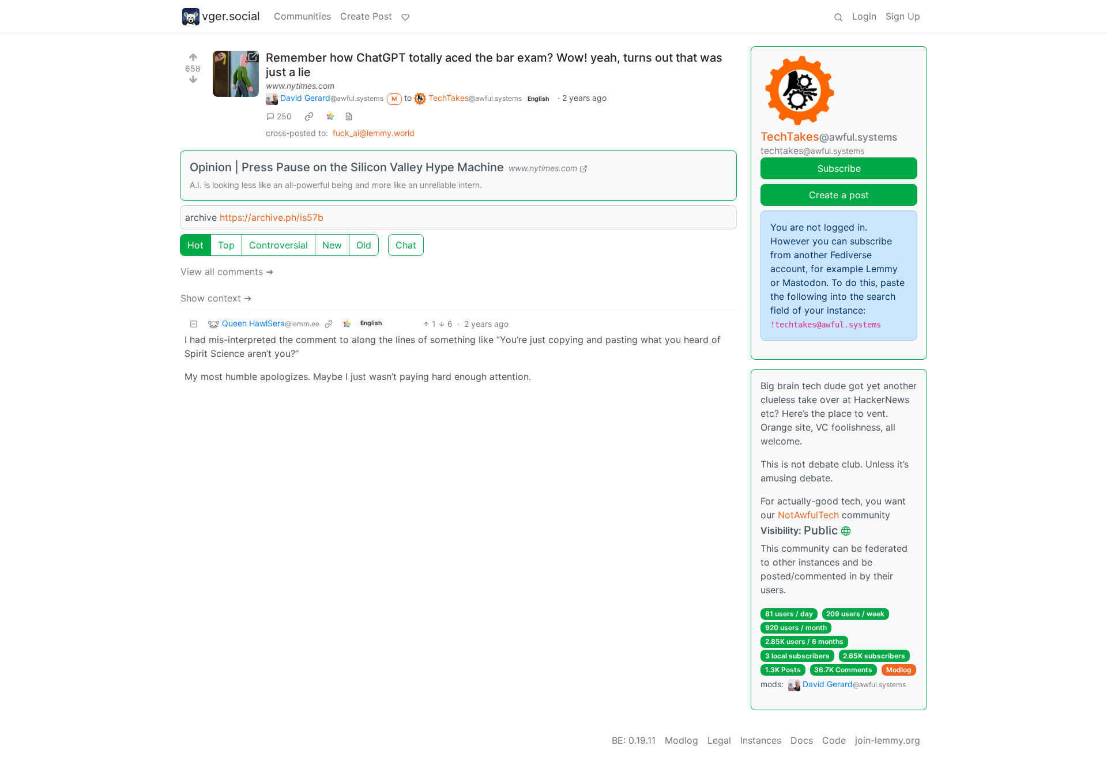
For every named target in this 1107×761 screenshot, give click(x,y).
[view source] (349, 116)
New (332, 245)
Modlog (899, 669)
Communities (302, 16)
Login (864, 16)
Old (363, 245)
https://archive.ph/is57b (271, 217)
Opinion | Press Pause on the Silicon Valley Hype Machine (347, 167)
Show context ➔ (215, 298)
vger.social (231, 16)
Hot (195, 245)
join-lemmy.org (887, 740)
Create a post (839, 195)
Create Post (366, 16)
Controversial (278, 245)
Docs (801, 740)
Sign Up (903, 16)
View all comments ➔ (226, 271)
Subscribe (839, 168)
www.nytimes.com (300, 86)
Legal (719, 740)
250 (284, 116)
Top (226, 245)
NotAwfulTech (808, 515)
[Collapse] (193, 324)
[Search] (838, 16)
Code (834, 740)
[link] (309, 116)
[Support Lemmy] (405, 16)
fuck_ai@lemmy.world (374, 133)
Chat (406, 245)
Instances (760, 740)
